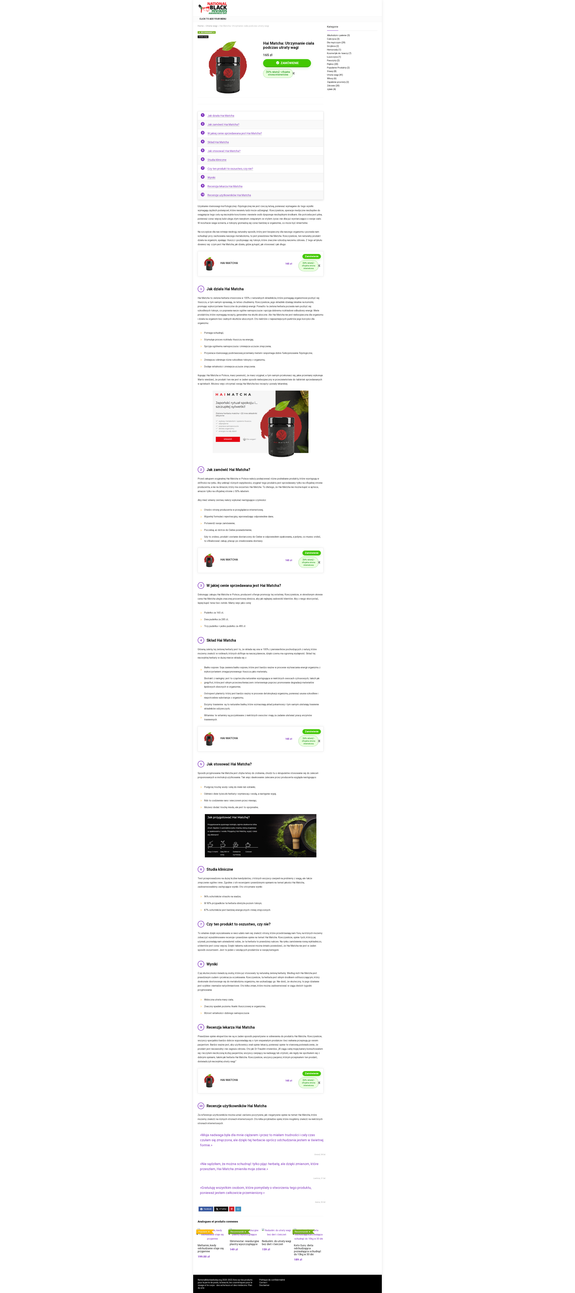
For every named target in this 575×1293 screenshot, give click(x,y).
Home (201, 26)
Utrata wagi (211, 26)
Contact (263, 1282)
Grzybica (331, 46)
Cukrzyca (331, 39)
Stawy (330, 71)
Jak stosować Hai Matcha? (224, 151)
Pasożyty (331, 60)
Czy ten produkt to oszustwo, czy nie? (230, 168)
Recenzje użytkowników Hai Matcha (229, 195)
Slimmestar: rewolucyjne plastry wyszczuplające (244, 1243)
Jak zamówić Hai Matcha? (223, 124)
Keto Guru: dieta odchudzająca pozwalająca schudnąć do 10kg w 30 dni (307, 1250)
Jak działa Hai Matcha (221, 115)
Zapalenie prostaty (336, 82)
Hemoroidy (332, 49)
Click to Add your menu (212, 19)
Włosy (330, 78)
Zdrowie (331, 85)
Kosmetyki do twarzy (337, 53)
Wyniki (211, 177)
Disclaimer (264, 1285)
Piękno (330, 64)
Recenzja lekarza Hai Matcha (225, 186)
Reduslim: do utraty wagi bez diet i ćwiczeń (276, 1243)
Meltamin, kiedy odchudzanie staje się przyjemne (211, 1248)
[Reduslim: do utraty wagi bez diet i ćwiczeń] (276, 1230)
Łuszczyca (332, 57)
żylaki (329, 89)
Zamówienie (289, 63)
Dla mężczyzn (334, 42)
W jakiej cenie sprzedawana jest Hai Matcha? (235, 133)
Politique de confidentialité (272, 1280)
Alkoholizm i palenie (336, 35)
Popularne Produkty (336, 67)
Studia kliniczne (217, 159)
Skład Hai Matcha (218, 142)
